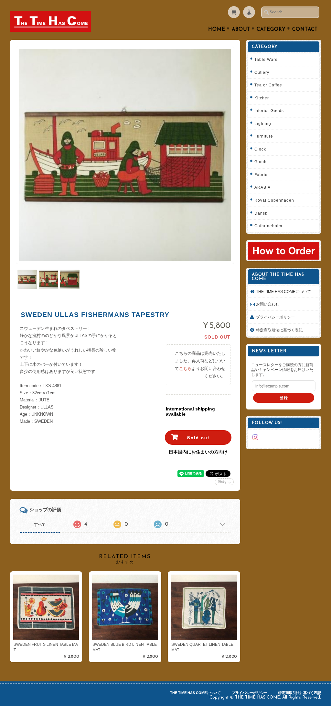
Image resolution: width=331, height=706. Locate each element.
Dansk (260, 213)
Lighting (262, 123)
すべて (40, 524)
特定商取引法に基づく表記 (279, 330)
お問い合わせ (267, 304)
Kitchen (262, 98)
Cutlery (261, 72)
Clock (260, 149)
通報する (224, 482)
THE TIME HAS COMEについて (283, 291)
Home (216, 29)
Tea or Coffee (268, 85)
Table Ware (266, 59)
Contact (305, 29)
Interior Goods (269, 110)
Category (271, 29)
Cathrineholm (268, 226)
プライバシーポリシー (275, 317)
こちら (185, 368)
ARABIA (262, 187)
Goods (261, 162)
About (241, 29)
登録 (284, 397)
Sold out (198, 437)
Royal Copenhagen (274, 200)
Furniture (263, 136)
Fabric (260, 175)
